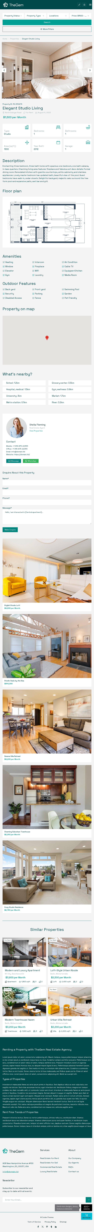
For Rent (8, 940)
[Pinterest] (47, 1227)
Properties (14, 39)
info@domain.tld (10, 1171)
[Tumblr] (51, 1227)
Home (5, 39)
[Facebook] (38, 1227)
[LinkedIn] (56, 1227)
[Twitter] (43, 1227)
